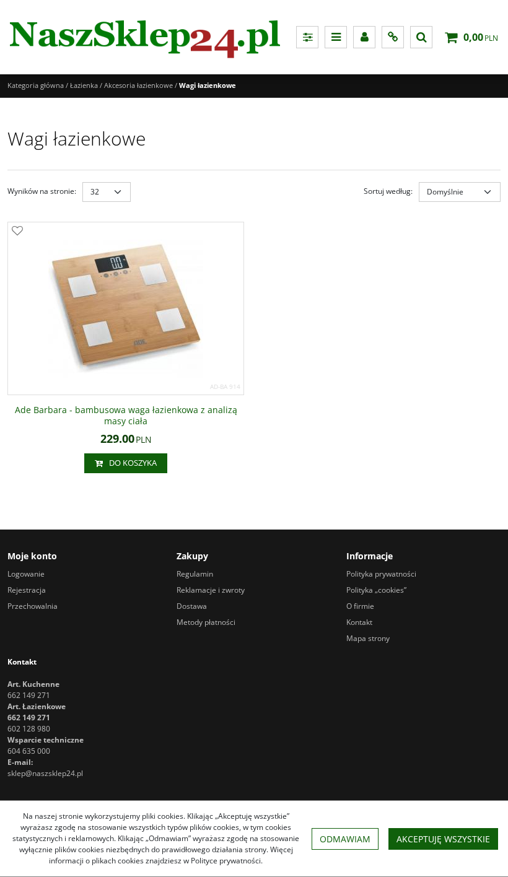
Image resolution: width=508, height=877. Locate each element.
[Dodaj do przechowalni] (17, 231)
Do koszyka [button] (133, 462)
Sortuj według (388, 191)
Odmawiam (345, 839)
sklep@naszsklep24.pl (45, 773)
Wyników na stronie (41, 191)
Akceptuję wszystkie (443, 839)
